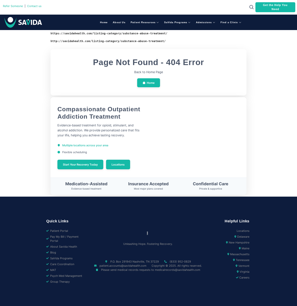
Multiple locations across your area (85, 145)
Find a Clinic (229, 22)
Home (104, 22)
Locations (118, 164)
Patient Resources (143, 22)
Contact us (34, 6)
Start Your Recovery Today (80, 164)
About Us (119, 22)
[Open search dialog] (250, 7)
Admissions (204, 22)
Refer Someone (13, 6)
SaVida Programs (175, 22)
